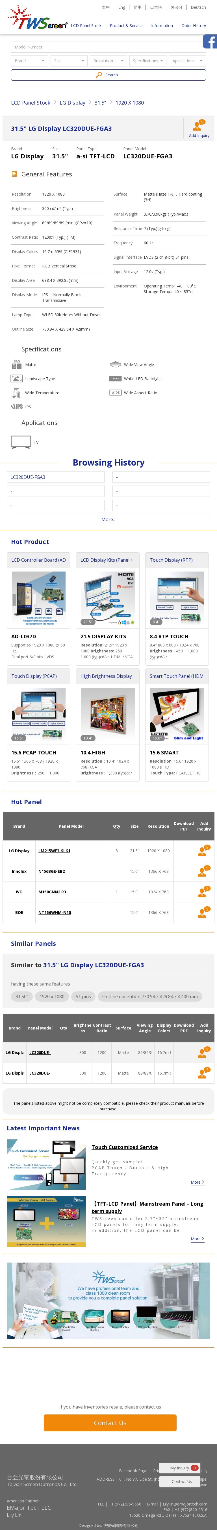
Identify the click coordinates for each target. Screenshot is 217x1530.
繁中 (106, 7)
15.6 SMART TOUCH (164, 753)
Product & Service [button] (126, 25)
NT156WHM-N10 (54, 912)
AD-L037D (23, 636)
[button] (29, 61)
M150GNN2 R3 (52, 891)
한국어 (176, 7)
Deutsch (198, 7)
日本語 (156, 7)
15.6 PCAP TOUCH (33, 752)
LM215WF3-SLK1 (54, 850)
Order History (193, 25)
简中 (138, 7)
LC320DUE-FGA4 (44, 1073)
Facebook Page (133, 1470)
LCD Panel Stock (86, 25)
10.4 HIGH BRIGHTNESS (97, 753)
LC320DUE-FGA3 (44, 1052)
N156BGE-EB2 (51, 871)
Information (162, 25)
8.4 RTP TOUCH (169, 636)
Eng (121, 7)
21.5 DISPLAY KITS (103, 636)
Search (111, 75)
